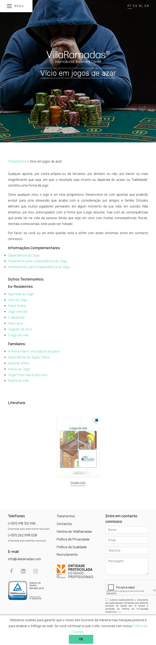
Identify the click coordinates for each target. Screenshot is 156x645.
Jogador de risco (20, 329)
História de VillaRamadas (74, 532)
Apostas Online (18, 363)
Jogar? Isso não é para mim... (28, 375)
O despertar (16, 317)
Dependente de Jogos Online (29, 357)
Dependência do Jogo (24, 255)
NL (141, 6)
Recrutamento (67, 555)
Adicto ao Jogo (19, 369)
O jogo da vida (18, 335)
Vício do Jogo (17, 300)
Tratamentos (17, 161)
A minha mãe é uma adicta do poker (34, 351)
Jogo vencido (18, 311)
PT (130, 6)
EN (147, 6)
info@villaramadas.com (24, 559)
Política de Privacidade (73, 539)
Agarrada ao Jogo (21, 294)
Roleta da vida (18, 381)
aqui (119, 612)
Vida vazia (15, 323)
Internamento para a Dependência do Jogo (39, 267)
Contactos (64, 524)
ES (135, 6)
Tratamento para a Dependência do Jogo (37, 261)
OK (81, 639)
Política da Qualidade (72, 547)
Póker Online (17, 306)
